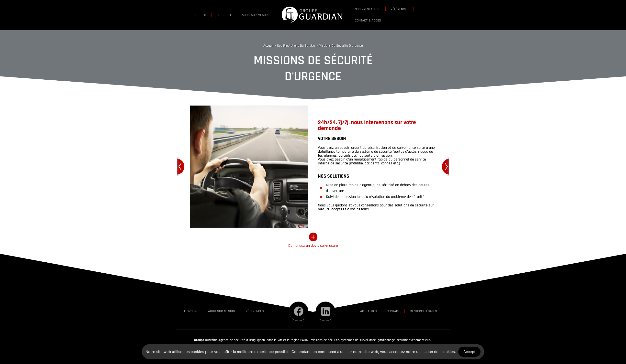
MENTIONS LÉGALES (423, 311)
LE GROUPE (224, 15)
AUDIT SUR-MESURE (255, 15)
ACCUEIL (200, 15)
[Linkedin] (325, 311)
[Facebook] (298, 311)
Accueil (268, 45)
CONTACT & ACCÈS (368, 20)
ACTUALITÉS (368, 311)
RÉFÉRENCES (400, 9)
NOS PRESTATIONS (367, 9)
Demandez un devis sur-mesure (313, 245)
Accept (469, 351)
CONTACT (393, 311)
